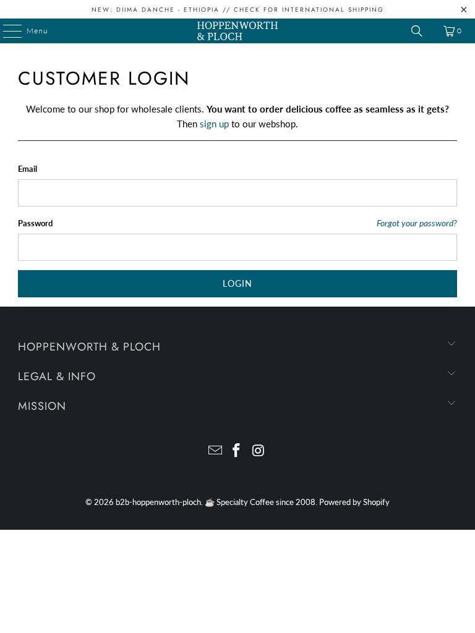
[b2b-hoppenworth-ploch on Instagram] (258, 451)
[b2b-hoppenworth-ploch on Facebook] (237, 451)
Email (27, 169)
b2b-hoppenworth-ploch (158, 502)
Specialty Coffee (245, 502)
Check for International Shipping (309, 9)
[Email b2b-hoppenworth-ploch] (215, 451)
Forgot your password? (417, 223)
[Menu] (6, 31)
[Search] (417, 31)
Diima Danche (145, 9)
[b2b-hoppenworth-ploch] (237, 31)
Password (35, 223)
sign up (214, 123)
